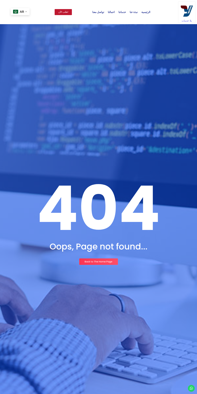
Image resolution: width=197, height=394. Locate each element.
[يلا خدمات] (186, 10)
